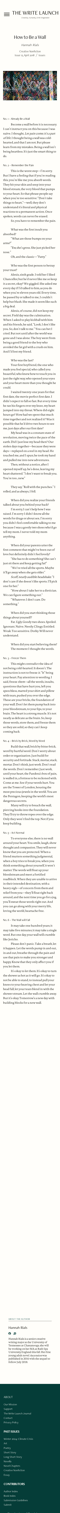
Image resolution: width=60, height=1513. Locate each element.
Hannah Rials (17, 1327)
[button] (7, 14)
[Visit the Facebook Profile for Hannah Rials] (9, 1333)
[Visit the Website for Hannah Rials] (14, 1333)
